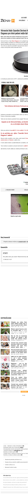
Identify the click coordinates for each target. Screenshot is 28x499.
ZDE (23, 446)
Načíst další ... (24, 391)
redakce (21, 447)
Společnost (22, 20)
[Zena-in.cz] (9, 20)
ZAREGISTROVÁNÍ (22, 241)
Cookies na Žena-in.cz (10, 464)
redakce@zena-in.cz (18, 450)
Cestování (24, 18)
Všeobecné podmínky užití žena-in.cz (13, 459)
